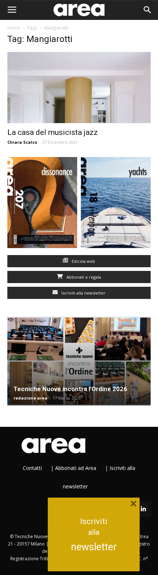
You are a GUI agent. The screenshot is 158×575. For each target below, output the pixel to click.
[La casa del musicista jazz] (79, 87)
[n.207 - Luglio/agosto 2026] (42, 204)
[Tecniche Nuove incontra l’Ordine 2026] (79, 361)
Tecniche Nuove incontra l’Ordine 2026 (70, 389)
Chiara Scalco (22, 142)
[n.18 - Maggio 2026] (116, 204)
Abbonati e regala (83, 277)
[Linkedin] (143, 509)
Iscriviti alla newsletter (82, 293)
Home (13, 28)
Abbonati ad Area (75, 467)
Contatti (32, 467)
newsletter (94, 547)
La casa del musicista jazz (52, 132)
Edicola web (83, 261)
